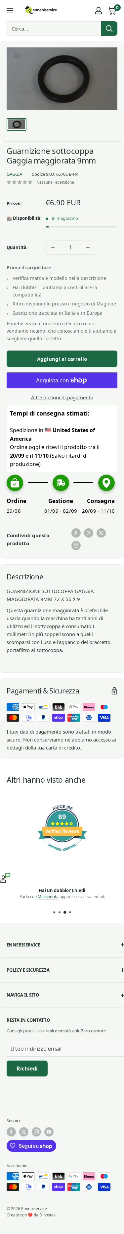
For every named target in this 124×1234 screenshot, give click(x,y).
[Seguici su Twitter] (23, 1132)
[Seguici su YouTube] (49, 1132)
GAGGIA (14, 174)
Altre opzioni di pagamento (62, 397)
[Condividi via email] (76, 545)
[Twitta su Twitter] (101, 533)
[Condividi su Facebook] (76, 533)
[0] (112, 11)
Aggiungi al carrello (62, 359)
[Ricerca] (109, 28)
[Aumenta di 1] (88, 247)
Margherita (48, 896)
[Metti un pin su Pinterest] (88, 533)
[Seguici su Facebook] (11, 1132)
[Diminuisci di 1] (53, 247)
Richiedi (27, 1068)
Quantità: (17, 247)
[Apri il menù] (10, 10)
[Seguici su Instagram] (36, 1132)
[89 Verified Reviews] (62, 854)
